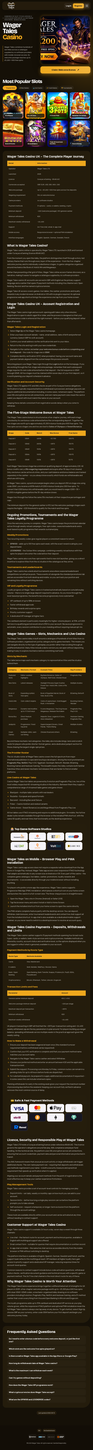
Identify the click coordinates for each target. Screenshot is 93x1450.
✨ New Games (24, 88)
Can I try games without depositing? (25, 1378)
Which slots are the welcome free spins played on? (32, 1349)
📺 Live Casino (37, 88)
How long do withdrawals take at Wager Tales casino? (33, 1363)
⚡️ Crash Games (51, 88)
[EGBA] (51, 1437)
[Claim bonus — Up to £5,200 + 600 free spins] (65, 40)
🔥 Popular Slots (9, 88)
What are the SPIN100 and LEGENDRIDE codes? (29, 1399)
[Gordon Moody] (60, 1437)
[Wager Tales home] (11, 6)
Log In (68, 6)
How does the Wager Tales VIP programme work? (31, 1385)
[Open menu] (86, 5)
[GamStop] (42, 1437)
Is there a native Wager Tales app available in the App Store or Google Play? (43, 1356)
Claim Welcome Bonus (64, 70)
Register (78, 6)
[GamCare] (32, 1437)
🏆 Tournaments (66, 88)
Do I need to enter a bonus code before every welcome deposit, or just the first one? (44, 1340)
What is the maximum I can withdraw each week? (31, 1370)
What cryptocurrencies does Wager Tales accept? (31, 1392)
